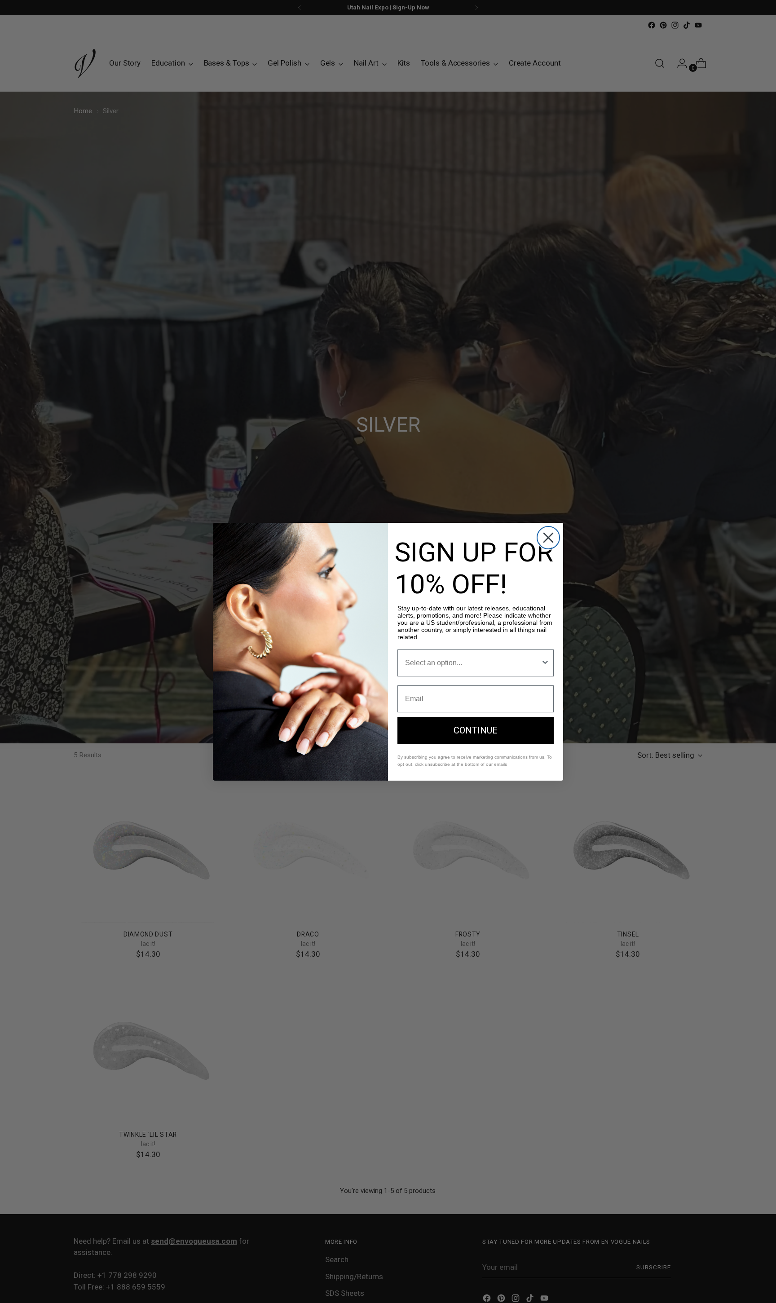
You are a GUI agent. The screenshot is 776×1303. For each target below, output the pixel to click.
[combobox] (473, 663)
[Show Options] (545, 663)
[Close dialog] (548, 537)
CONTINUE (476, 730)
